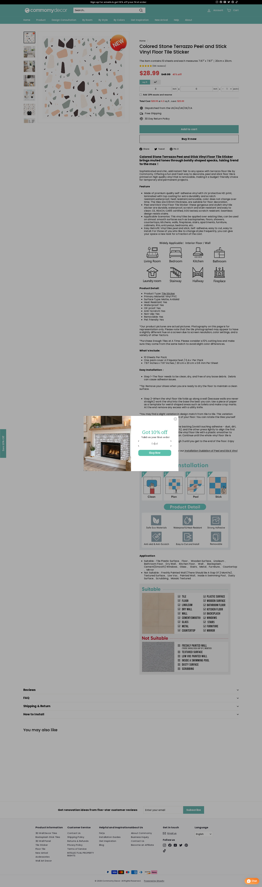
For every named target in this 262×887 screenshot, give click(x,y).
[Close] (175, 419)
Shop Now (154, 452)
